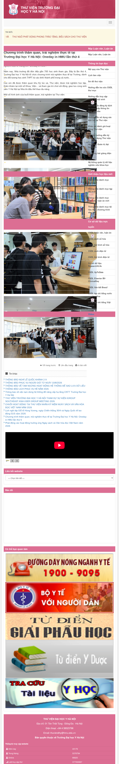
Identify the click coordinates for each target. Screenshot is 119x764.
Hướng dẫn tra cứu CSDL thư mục (100, 89)
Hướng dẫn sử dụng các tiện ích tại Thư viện (100, 119)
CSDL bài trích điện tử (99, 257)
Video (91, 314)
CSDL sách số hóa (97, 238)
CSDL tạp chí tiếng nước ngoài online (100, 295)
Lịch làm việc (94, 75)
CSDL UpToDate (95, 272)
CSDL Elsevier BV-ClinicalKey (97, 280)
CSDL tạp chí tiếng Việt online (99, 304)
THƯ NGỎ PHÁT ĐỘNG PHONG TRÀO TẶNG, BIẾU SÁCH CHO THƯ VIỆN (42, 36)
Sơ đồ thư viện (95, 81)
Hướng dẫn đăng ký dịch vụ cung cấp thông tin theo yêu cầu (100, 108)
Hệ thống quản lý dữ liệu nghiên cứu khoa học (100, 164)
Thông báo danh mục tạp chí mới (100, 190)
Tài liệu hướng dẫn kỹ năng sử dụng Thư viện (99, 137)
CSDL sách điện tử (97, 251)
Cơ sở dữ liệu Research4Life (95, 265)
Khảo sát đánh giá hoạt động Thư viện (99, 128)
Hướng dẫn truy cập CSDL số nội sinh (97, 98)
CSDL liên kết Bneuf (97, 287)
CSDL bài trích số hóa (98, 244)
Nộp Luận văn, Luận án (99, 54)
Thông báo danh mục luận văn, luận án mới (98, 199)
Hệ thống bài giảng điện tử (99, 155)
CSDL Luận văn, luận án (99, 232)
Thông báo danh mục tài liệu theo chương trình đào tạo (100, 209)
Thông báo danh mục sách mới (98, 181)
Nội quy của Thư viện (98, 69)
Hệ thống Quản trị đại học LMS (98, 146)
